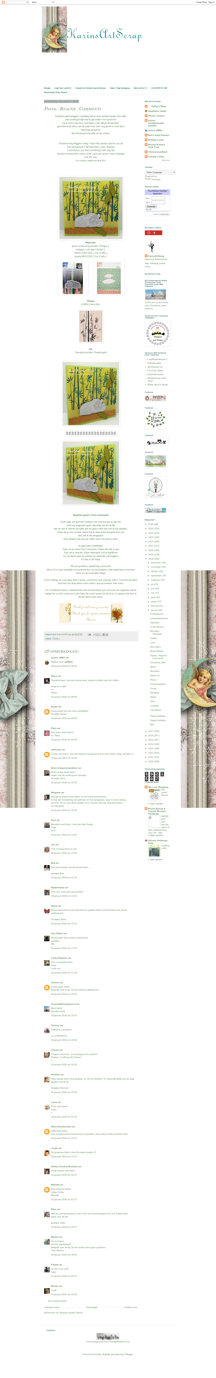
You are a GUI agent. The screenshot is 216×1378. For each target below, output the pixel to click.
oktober (155, 571)
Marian (54, 1286)
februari (155, 606)
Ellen (53, 1209)
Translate (155, 179)
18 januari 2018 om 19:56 (64, 1040)
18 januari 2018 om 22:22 (64, 1156)
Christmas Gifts (158, 662)
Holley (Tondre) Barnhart (64, 1166)
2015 (151, 739)
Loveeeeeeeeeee (159, 618)
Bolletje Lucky (156, 140)
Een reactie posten (57, 1301)
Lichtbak (154, 705)
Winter (153, 697)
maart (154, 601)
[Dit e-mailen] (94, 634)
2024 (151, 533)
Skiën (153, 666)
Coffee (153, 638)
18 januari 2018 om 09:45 (64, 718)
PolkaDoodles (154, 363)
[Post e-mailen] (89, 634)
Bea (53, 863)
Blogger (129, 1354)
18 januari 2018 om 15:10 (64, 923)
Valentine (154, 622)
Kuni (53, 820)
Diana (54, 676)
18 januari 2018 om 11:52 (64, 834)
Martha (55, 1237)
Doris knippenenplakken (64, 768)
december (156, 562)
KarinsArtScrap (156, 256)
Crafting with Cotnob (71, 1057)
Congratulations (158, 684)
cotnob (55, 1050)
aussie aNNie (58, 657)
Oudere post (131, 1307)
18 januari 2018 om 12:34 (64, 877)
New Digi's (155, 647)
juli (152, 584)
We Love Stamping (158, 787)
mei (153, 593)
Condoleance (157, 614)
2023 (151, 537)
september (156, 575)
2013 (151, 748)
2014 (151, 744)
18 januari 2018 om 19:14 (64, 1015)
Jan (53, 844)
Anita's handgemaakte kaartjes (156, 123)
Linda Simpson (59, 958)
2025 (151, 528)
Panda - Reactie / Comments (159, 656)
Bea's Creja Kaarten (158, 135)
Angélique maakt (157, 111)
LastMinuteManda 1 (157, 359)
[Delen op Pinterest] (106, 634)
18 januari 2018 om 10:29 (64, 782)
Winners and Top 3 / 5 (140, 88)
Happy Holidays (158, 720)
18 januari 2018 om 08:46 (64, 697)
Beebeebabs (58, 887)
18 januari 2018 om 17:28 (64, 972)
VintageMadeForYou (119, 1341)
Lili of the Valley (155, 370)
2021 (151, 546)
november (156, 567)
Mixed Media (156, 651)
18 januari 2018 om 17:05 (64, 948)
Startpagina (47, 88)
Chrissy (55, 1025)
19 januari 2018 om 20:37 (64, 1227)
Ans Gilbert (57, 933)
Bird (152, 724)
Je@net (55, 982)
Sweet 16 (155, 675)
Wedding (154, 692)
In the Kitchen (157, 627)
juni (153, 588)
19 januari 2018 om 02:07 (64, 1175)
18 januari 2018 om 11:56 (64, 853)
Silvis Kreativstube (61, 1126)
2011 (151, 757)
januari (154, 610)
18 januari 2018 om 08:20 (64, 666)
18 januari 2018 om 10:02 (64, 758)
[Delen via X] (100, 634)
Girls (152, 701)
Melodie (55, 1184)
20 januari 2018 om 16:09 (64, 1254)
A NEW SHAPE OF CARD (159, 88)
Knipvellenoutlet (155, 374)
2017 (151, 731)
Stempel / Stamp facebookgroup (120, 88)
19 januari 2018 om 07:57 (64, 1199)
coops (54, 1148)
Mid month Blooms (164, 792)
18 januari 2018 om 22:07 (64, 1138)
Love (152, 642)
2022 (151, 541)
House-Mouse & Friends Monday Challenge (157, 811)
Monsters (155, 671)
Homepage (91, 1307)
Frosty (153, 688)
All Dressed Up (155, 367)
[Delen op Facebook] (103, 634)
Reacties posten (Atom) (71, 1312)
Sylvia (54, 906)
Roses (153, 679)
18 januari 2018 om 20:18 (64, 1064)
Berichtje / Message (156, 632)
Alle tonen (166, 160)
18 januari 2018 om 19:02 (64, 994)
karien (54, 706)
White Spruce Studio (158, 384)
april (153, 597)
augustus (156, 580)
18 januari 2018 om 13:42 (64, 896)
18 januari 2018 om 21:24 (64, 1116)
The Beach (155, 710)
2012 (151, 752)
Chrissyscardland (157, 152)
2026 (151, 524)
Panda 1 (56, 639)
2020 (151, 550)
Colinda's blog (156, 156)
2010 (151, 761)
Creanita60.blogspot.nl (63, 1004)
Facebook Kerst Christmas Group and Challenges (90, 88)
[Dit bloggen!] (97, 634)
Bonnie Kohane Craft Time (156, 145)
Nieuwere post (52, 1307)
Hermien (55, 1074)
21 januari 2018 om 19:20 (64, 1294)
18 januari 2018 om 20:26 (64, 1092)
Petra (54, 728)
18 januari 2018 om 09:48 (64, 739)
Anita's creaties (156, 115)
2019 (151, 554)
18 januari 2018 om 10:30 (64, 810)
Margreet (56, 792)
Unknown (56, 749)
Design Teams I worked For (62, 88)
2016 (151, 735)
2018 (151, 559)
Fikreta (55, 1264)
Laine (54, 1102)
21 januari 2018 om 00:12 (64, 1276)
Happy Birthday (158, 716)
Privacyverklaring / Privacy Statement (55, 92)
